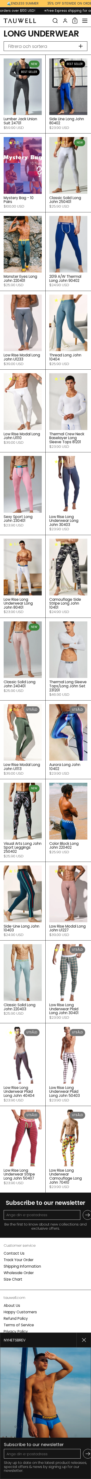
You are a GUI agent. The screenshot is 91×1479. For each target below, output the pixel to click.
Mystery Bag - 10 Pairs (22, 172)
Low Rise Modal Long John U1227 (68, 901)
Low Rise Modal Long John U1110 (22, 411)
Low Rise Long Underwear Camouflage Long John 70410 (68, 1149)
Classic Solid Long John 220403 (22, 982)
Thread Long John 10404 (68, 330)
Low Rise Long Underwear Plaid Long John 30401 (68, 982)
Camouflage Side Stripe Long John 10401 (68, 576)
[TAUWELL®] (27, 20)
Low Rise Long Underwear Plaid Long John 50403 (68, 1064)
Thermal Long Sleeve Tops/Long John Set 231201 (68, 659)
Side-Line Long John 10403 (22, 901)
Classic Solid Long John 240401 (22, 659)
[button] (55, 20)
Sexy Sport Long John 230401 (22, 493)
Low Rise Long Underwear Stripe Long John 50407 (22, 1149)
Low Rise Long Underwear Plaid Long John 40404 (22, 1064)
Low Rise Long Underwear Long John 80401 (22, 576)
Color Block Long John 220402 (68, 820)
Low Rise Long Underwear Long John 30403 (68, 493)
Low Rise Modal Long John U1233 (22, 330)
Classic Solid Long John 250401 (68, 172)
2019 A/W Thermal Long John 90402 (68, 251)
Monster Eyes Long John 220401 (22, 251)
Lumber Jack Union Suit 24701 (22, 94)
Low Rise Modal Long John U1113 (22, 740)
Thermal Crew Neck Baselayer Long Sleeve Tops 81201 (68, 411)
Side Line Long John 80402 (68, 94)
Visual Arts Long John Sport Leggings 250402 (22, 820)
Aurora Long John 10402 (68, 740)
